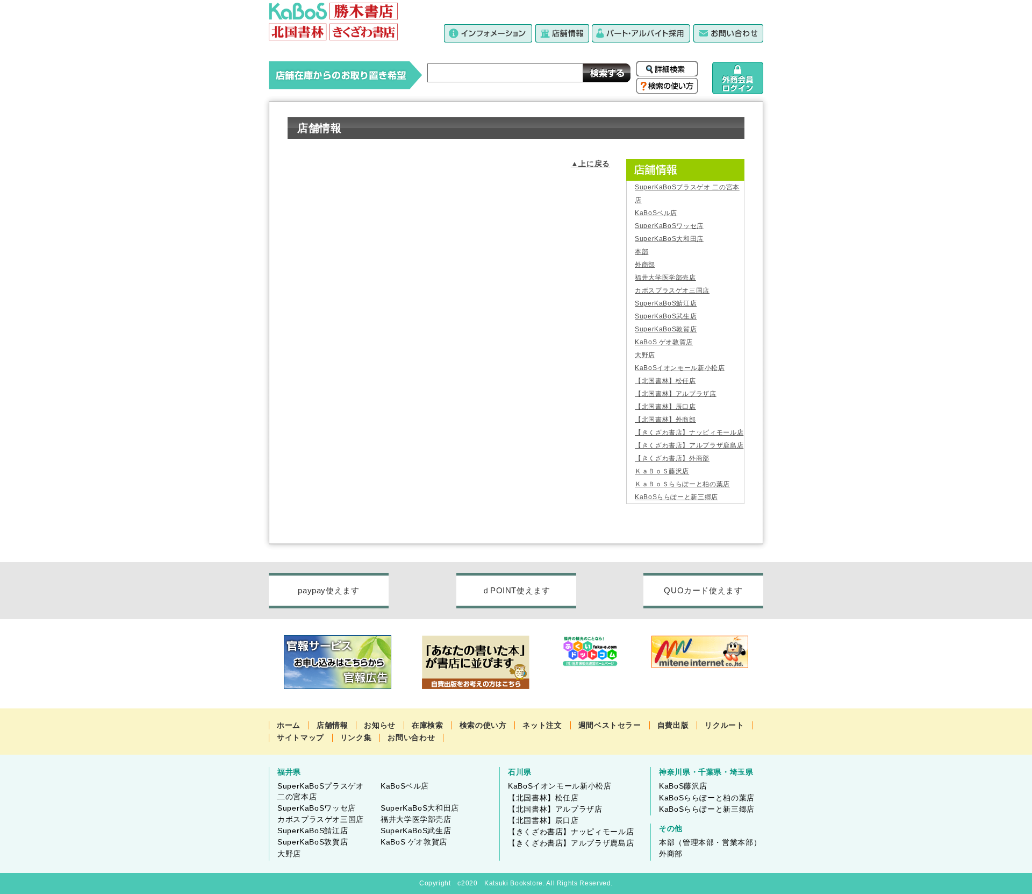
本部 (641, 252)
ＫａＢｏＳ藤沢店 (662, 471)
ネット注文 (542, 725)
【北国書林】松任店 (665, 381)
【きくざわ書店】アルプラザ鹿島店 (689, 445)
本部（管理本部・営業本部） (710, 842)
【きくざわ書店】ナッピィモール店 (689, 432)
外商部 (645, 264)
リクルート (724, 725)
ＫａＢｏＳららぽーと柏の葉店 (682, 484)
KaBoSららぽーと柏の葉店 (707, 797)
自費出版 (673, 725)
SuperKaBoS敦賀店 (666, 329)
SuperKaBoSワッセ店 (669, 226)
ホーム (288, 725)
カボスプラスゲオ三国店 (672, 290)
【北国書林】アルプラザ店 (675, 394)
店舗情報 (332, 725)
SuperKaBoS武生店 (666, 316)
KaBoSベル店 (656, 213)
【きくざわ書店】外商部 (672, 458)
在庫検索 (427, 725)
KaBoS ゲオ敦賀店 (664, 342)
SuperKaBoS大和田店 (669, 239)
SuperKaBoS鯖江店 (666, 303)
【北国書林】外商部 (665, 419)
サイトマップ (300, 737)
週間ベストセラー (609, 725)
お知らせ (380, 725)
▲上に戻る (590, 163)
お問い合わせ (411, 737)
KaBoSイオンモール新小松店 (680, 368)
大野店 (645, 355)
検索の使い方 (483, 725)
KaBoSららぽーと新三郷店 (676, 497)
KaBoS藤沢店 (683, 786)
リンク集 (356, 737)
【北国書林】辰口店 (665, 406)
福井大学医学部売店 (665, 277)
